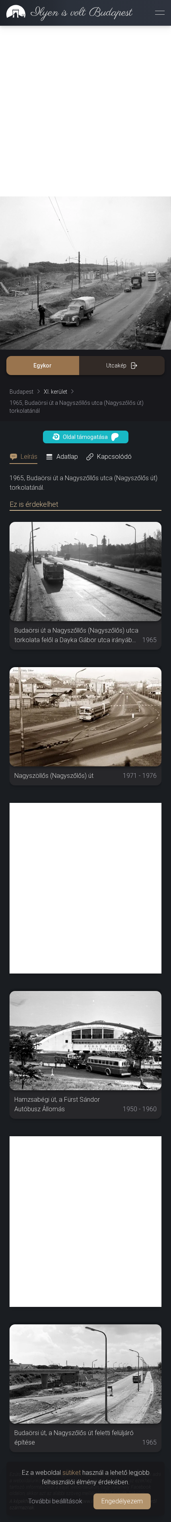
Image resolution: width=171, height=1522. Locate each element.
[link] (66, 12)
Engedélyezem (122, 1501)
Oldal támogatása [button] (85, 437)
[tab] (26, 457)
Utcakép (116, 365)
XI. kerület (55, 392)
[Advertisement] (85, 111)
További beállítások (55, 1501)
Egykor (42, 365)
